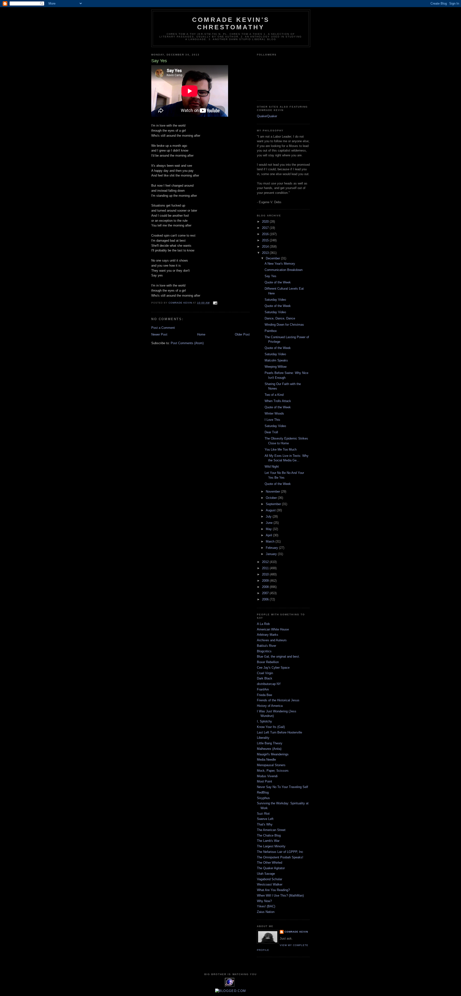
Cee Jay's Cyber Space (273, 667)
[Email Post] (215, 302)
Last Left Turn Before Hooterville (279, 732)
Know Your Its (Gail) (271, 727)
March (270, 541)
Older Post (242, 334)
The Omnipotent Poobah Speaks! (280, 857)
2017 (266, 228)
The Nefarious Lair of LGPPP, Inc (280, 852)
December (273, 258)
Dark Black (264, 678)
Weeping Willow (275, 366)
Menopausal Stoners (271, 765)
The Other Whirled (269, 862)
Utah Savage (266, 873)
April (269, 535)
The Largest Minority (271, 846)
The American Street (271, 830)
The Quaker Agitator (271, 868)
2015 (266, 240)
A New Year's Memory (280, 263)
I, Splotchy (264, 721)
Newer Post (159, 334)
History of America (270, 706)
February (272, 548)
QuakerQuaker (267, 116)
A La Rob (263, 624)
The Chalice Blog (269, 835)
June (269, 523)
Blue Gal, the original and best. (278, 656)
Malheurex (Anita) (269, 749)
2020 (266, 221)
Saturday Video (275, 299)
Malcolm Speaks (276, 360)
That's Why (265, 824)
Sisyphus (263, 798)
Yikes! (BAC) (266, 906)
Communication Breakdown (284, 270)
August (271, 510)
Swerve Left (265, 819)
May (269, 529)
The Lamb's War (268, 841)
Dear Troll (271, 432)
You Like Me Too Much (281, 449)
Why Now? (264, 901)
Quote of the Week (278, 282)
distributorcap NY (269, 684)
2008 (266, 587)
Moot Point (264, 781)
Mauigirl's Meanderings (273, 754)
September (274, 504)
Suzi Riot (263, 813)
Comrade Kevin (296, 931)
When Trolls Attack (278, 401)
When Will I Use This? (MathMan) (280, 895)
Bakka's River (266, 646)
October (272, 498)
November (273, 491)
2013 (266, 253)
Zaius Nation (265, 912)
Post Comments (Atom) (187, 343)
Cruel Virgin (265, 673)
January (272, 554)
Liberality (263, 737)
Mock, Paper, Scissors (273, 770)
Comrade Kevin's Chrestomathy (230, 23)
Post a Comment (163, 328)
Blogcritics (264, 651)
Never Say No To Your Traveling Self (282, 787)
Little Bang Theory (269, 743)
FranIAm (263, 689)
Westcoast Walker (269, 884)
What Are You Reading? (273, 890)
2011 (266, 568)
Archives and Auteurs (272, 640)
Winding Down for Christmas (284, 324)
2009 (266, 580)
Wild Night (272, 466)
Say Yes (270, 276)
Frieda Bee (264, 695)
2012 (266, 562)
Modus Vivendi (267, 776)
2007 (266, 593)
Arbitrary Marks (267, 634)
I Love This (272, 420)
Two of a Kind (274, 395)
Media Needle (266, 759)
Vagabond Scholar (269, 879)
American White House (273, 629)
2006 (266, 599)
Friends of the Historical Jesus (278, 700)
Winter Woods (274, 413)
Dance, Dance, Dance (280, 318)
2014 (266, 246)
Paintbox (271, 331)
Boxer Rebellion (268, 662)
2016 (266, 234)
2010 (266, 574)
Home (201, 334)
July (269, 516)
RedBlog (263, 792)
